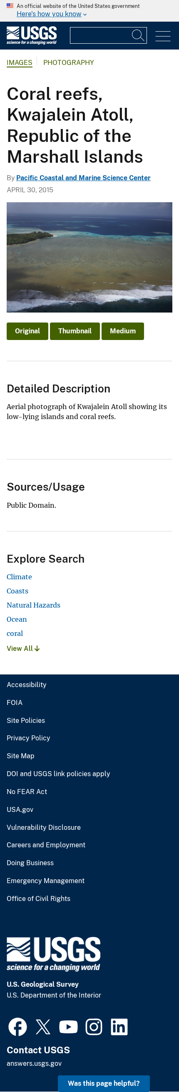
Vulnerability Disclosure (44, 827)
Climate (19, 577)
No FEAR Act (27, 792)
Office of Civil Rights (38, 899)
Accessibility (27, 685)
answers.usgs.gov (34, 1063)
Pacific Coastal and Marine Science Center (83, 178)
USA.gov (20, 810)
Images (19, 63)
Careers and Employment (46, 845)
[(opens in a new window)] (18, 1026)
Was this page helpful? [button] (104, 1083)
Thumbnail (75, 331)
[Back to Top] (148, 1061)
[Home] (32, 43)
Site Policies (26, 721)
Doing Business (30, 863)
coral (15, 633)
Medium (123, 331)
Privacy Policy (28, 738)
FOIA (14, 703)
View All (21, 649)
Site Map (21, 756)
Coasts (17, 591)
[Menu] (163, 36)
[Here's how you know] (89, 11)
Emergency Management (46, 881)
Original (27, 331)
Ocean (17, 619)
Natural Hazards (33, 605)
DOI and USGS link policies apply (58, 774)
